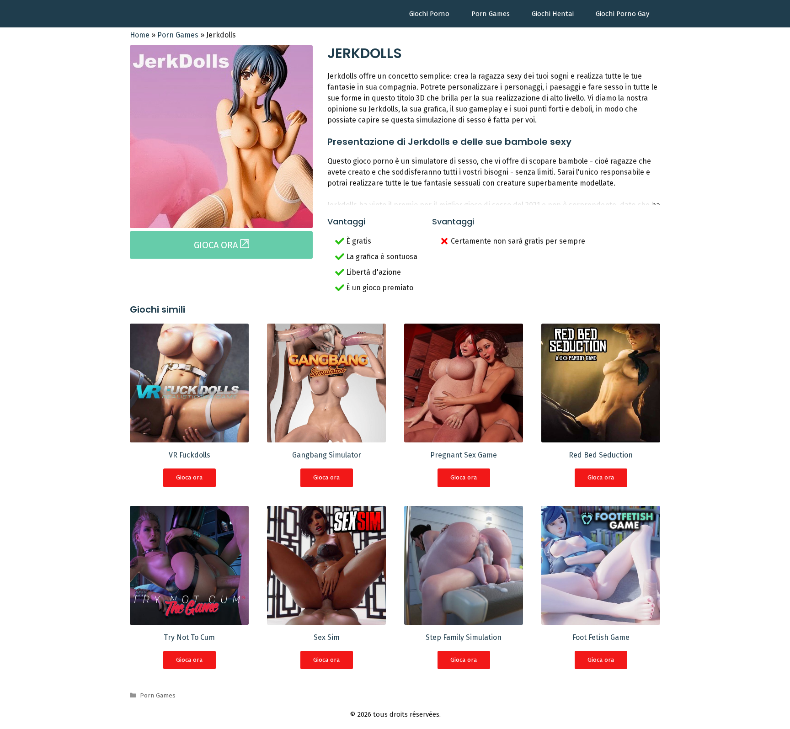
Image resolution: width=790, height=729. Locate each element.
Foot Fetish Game (601, 637)
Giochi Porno (429, 14)
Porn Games (490, 14)
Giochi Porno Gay (622, 14)
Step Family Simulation (464, 637)
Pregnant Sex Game (463, 455)
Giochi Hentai (553, 14)
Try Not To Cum (189, 637)
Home (139, 35)
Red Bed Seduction (601, 455)
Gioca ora (189, 477)
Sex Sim (327, 637)
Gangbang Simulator (326, 455)
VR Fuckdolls (189, 455)
